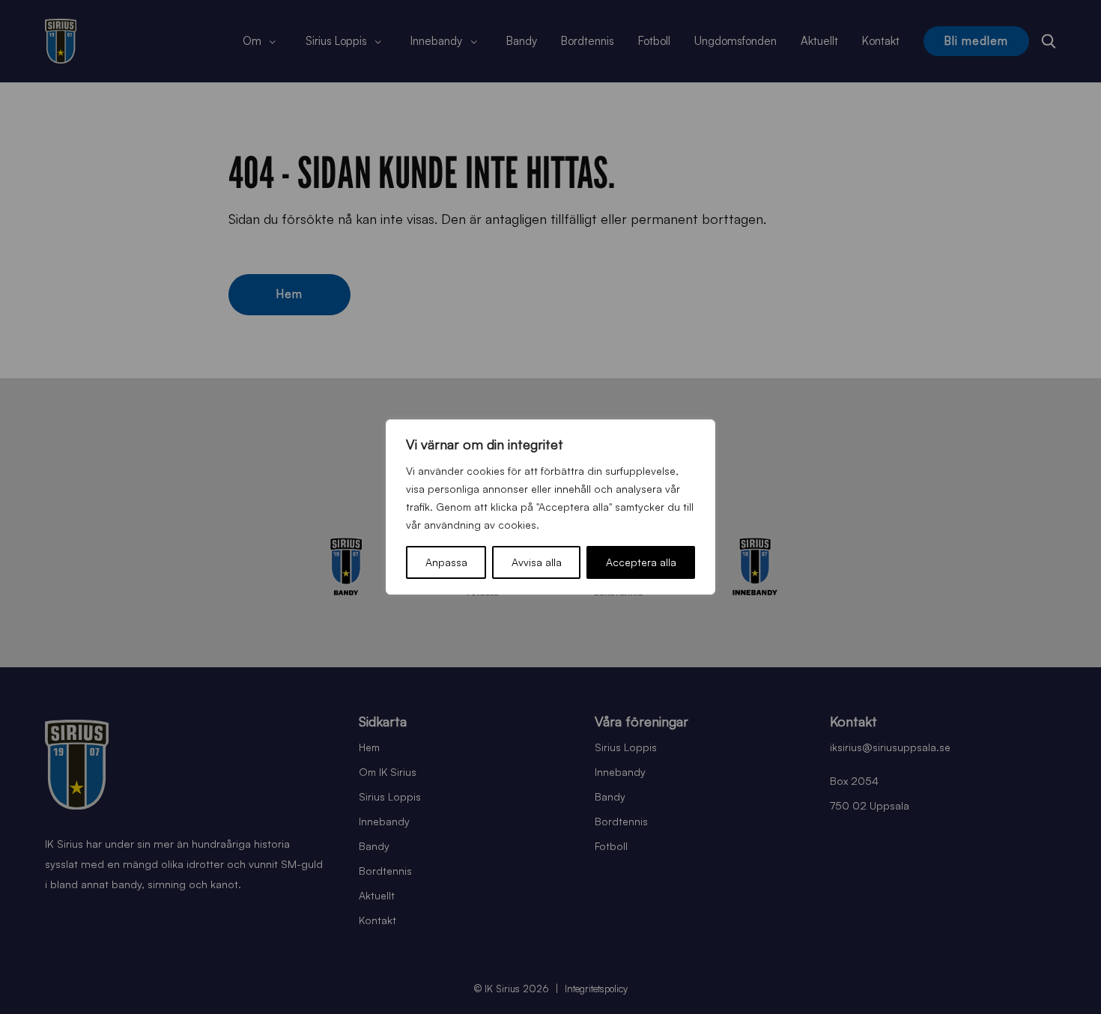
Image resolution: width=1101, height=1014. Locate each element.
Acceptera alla (641, 562)
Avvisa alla (537, 562)
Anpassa (446, 562)
